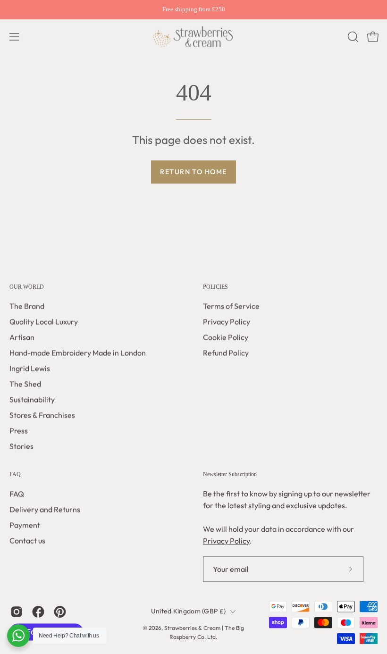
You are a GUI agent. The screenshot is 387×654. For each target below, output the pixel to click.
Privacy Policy (226, 322)
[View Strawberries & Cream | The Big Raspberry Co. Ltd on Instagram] (16, 611)
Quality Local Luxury (43, 322)
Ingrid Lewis (29, 368)
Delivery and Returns (44, 509)
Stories (21, 446)
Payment (24, 524)
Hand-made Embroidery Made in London (77, 353)
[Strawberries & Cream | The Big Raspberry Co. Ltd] (193, 36)
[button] (352, 36)
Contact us (27, 540)
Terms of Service (231, 306)
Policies (215, 287)
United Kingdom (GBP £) (188, 611)
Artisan (21, 337)
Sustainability (32, 399)
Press (18, 431)
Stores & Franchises (42, 415)
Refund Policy (226, 353)
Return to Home (193, 172)
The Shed (25, 384)
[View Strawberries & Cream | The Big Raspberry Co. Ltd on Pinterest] (60, 611)
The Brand (26, 306)
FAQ (15, 474)
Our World (26, 287)
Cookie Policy (225, 337)
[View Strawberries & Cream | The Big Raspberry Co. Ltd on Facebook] (38, 611)
